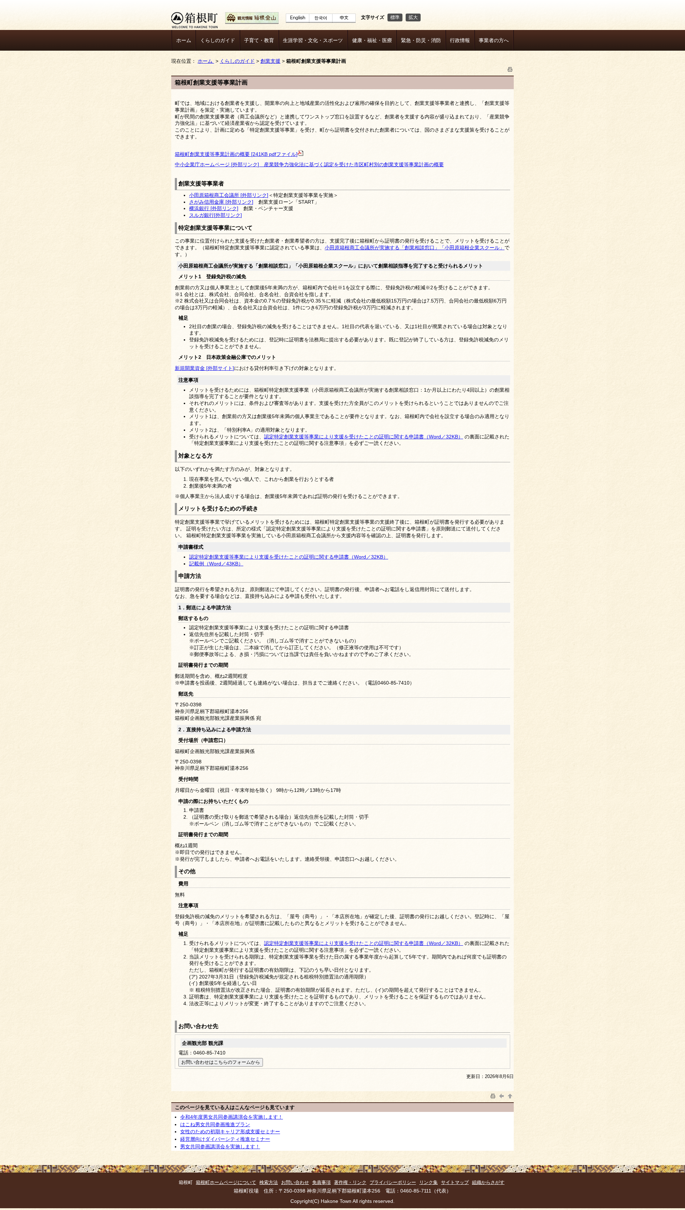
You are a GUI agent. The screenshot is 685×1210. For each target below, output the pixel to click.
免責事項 (321, 1182)
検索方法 (268, 1182)
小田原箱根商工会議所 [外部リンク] (228, 195)
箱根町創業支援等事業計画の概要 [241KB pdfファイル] (236, 154)
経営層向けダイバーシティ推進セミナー (225, 1139)
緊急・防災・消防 (421, 40)
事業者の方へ (494, 40)
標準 (395, 17)
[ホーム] (194, 26)
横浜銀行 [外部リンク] (213, 208)
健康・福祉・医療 (372, 40)
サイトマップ (455, 1182)
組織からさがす (488, 1182)
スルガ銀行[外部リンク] (215, 215)
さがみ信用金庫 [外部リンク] (221, 202)
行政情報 (460, 40)
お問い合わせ (295, 1182)
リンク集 (428, 1182)
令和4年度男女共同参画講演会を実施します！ (231, 1117)
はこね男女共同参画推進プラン (215, 1124)
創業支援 (270, 61)
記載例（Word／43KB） (216, 563)
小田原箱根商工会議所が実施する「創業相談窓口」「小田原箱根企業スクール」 (414, 247)
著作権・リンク (350, 1182)
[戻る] (501, 1095)
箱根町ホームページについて (226, 1182)
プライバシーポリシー (393, 1182)
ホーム (183, 40)
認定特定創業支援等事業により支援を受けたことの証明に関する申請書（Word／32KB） (363, 436)
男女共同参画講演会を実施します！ (220, 1146)
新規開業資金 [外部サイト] (204, 368)
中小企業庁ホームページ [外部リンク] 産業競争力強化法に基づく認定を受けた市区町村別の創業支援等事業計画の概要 (309, 164)
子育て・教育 (259, 40)
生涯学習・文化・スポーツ (313, 40)
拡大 (413, 17)
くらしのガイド (217, 40)
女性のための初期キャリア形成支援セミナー (230, 1131)
